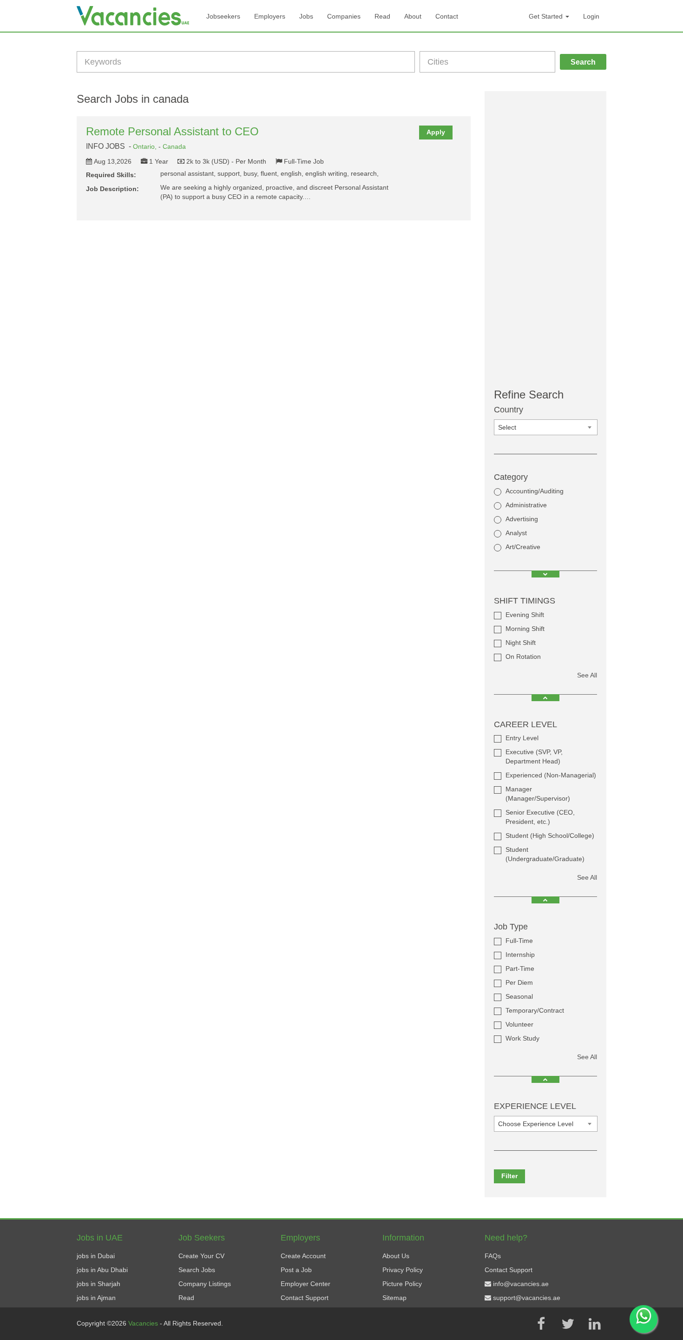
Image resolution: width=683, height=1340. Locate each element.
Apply (436, 132)
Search (583, 62)
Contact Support (304, 1297)
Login (591, 16)
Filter (509, 1176)
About (412, 16)
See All (587, 675)
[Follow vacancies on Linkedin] (594, 1323)
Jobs (306, 16)
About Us (395, 1256)
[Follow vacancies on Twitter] (567, 1323)
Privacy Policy (402, 1270)
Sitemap (394, 1297)
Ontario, (145, 146)
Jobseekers (223, 16)
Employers (269, 16)
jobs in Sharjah (98, 1283)
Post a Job (296, 1270)
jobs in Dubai (96, 1256)
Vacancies (144, 1323)
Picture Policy (402, 1283)
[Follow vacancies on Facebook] (540, 1323)
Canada (174, 146)
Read (382, 16)
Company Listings (204, 1283)
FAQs (493, 1256)
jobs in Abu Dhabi (102, 1270)
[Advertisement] (546, 239)
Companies (344, 16)
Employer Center (305, 1283)
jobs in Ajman (96, 1297)
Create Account (303, 1256)
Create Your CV (201, 1256)
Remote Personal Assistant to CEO (172, 131)
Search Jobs (196, 1270)
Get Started (547, 16)
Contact (446, 16)
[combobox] (546, 427)
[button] (545, 573)
